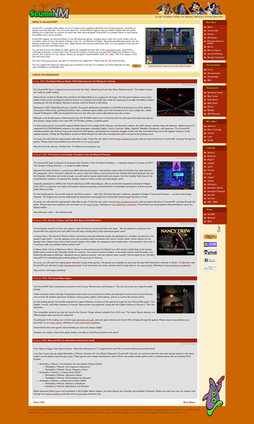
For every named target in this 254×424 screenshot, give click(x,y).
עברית (206, 174)
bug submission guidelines (124, 204)
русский (211, 195)
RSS (42, 402)
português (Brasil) (215, 188)
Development (212, 88)
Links (210, 137)
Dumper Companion (216, 57)
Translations (213, 100)
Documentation (213, 65)
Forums (211, 34)
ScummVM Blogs (215, 54)
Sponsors (212, 126)
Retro (210, 221)
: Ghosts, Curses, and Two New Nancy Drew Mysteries (67, 220)
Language (210, 148)
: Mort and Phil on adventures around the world (63, 340)
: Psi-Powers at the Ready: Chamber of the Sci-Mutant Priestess (72, 154)
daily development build (127, 139)
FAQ (110, 61)
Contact (211, 133)
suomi (210, 167)
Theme (209, 210)
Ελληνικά (212, 156)
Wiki (209, 80)
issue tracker (94, 141)
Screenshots (213, 31)
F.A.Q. (210, 70)
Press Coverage (214, 130)
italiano (211, 181)
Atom (36, 402)
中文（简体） (213, 202)
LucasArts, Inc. (163, 409)
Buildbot (211, 110)
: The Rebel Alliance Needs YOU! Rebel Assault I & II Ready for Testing (74, 81)
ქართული (212, 184)
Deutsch (211, 153)
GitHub (210, 107)
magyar (211, 177)
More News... (189, 402)
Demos (211, 47)
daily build (67, 356)
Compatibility (213, 77)
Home (210, 27)
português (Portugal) (216, 191)
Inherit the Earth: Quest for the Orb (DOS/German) (169, 66)
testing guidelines (53, 394)
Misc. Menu (211, 121)
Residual (211, 218)
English (211, 160)
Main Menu (211, 22)
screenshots (81, 394)
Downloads (212, 38)
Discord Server (51, 61)
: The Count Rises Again (52, 278)
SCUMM (211, 214)
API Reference (214, 114)
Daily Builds (213, 103)
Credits (211, 140)
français (211, 170)
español (211, 163)
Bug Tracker (213, 96)
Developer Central (215, 93)
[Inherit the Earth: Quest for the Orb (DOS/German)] (170, 64)
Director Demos (214, 50)
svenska (211, 198)
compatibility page (113, 50)
